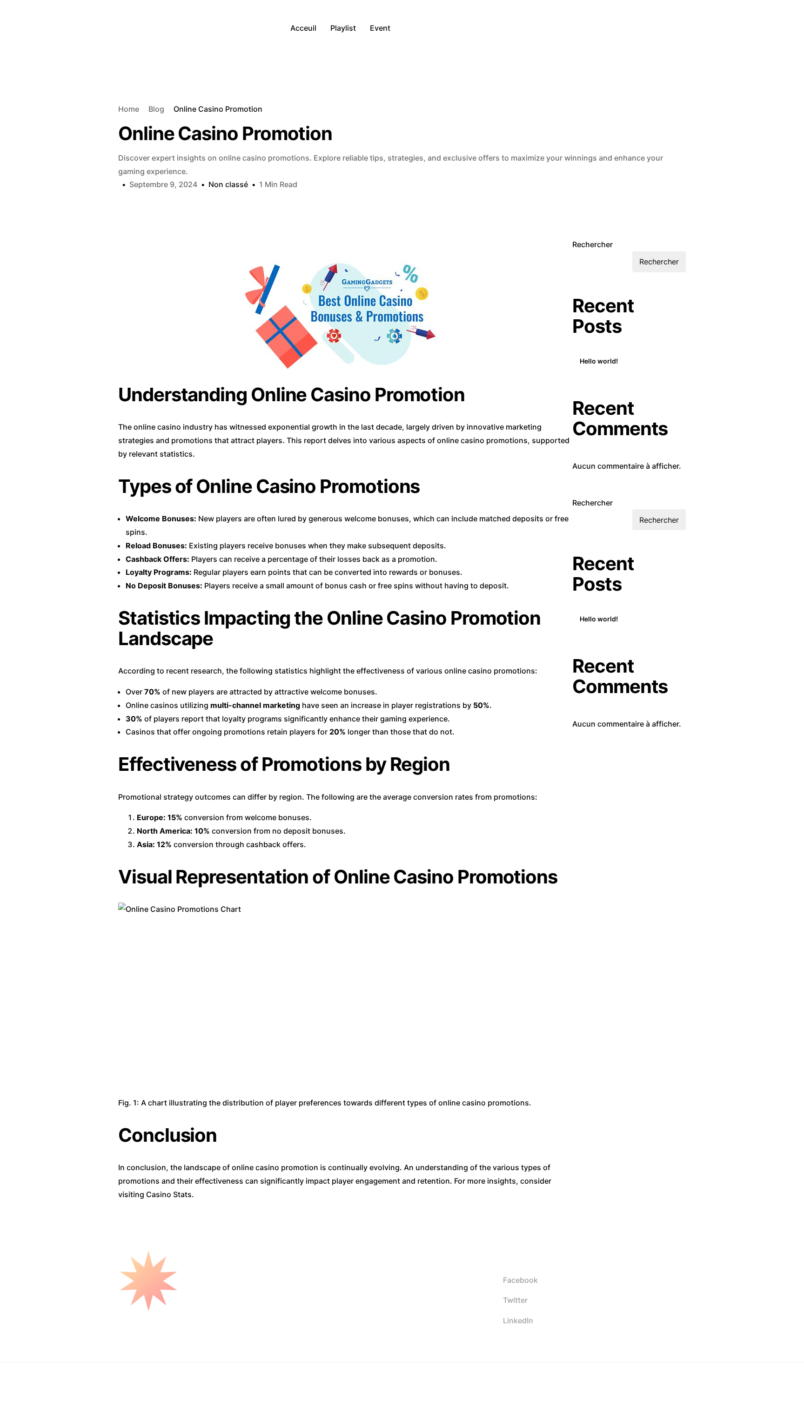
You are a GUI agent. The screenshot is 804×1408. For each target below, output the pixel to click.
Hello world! (599, 361)
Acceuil (303, 28)
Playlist (343, 28)
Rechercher (592, 244)
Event (380, 28)
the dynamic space (240, 1385)
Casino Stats (169, 1194)
